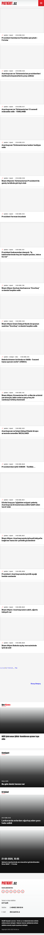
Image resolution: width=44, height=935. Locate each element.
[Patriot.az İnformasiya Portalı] (9, 3)
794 (16, 668)
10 (12, 668)
